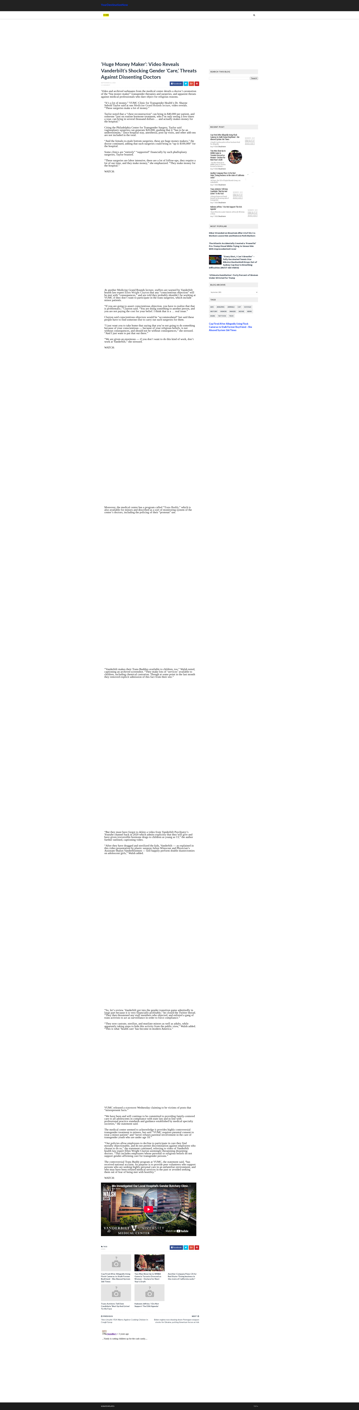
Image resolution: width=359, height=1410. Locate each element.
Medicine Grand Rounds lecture (152, 105)
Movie (241, 311)
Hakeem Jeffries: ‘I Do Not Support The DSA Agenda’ (146, 1304)
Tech (231, 316)
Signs (212, 316)
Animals (231, 307)
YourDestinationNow (114, 4)
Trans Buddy (171, 507)
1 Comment (105, 85)
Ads (212, 307)
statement (130, 1107)
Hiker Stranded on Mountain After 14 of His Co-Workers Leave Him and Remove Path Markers (232, 234)
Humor (223, 311)
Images (233, 311)
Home (106, 15)
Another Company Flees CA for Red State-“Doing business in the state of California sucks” (182, 1276)
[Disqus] (150, 1364)
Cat (239, 307)
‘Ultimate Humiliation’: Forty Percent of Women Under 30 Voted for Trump (233, 276)
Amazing (220, 307)
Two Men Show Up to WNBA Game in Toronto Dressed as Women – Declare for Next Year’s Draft (147, 1278)
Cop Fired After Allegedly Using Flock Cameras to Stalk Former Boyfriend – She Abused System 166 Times (115, 1278)
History (213, 311)
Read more (222, 146)
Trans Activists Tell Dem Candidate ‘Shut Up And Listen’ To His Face (115, 1306)
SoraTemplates (107, 1406)
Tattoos (222, 316)
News (103, 1249)
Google (247, 307)
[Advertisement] (150, 41)
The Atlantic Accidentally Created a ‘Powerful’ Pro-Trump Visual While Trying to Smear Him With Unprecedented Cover (232, 246)
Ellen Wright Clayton (137, 292)
